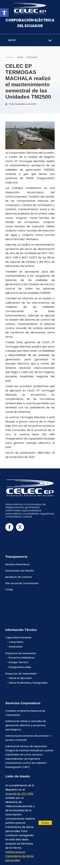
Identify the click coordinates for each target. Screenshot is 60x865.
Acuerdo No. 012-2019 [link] (19, 794)
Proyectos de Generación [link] (20, 653)
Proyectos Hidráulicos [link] (22, 657)
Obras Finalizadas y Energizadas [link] (28, 682)
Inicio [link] (20, 57)
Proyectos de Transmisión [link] (21, 673)
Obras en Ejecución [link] (20, 678)
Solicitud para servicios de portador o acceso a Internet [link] (28, 738)
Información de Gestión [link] (19, 571)
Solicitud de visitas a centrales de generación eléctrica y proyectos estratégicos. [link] (25, 725)
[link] (4, 12)
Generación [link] (16, 647)
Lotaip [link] (9, 589)
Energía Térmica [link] (18, 662)
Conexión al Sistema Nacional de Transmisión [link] (25, 713)
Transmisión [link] (16, 642)
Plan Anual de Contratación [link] (22, 583)
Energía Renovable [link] (20, 667)
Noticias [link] (32, 57)
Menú (12, 40)
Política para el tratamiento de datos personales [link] (19, 856)
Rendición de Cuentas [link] (18, 577)
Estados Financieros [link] (17, 564)
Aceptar (45, 823)
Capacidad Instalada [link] (18, 637)
